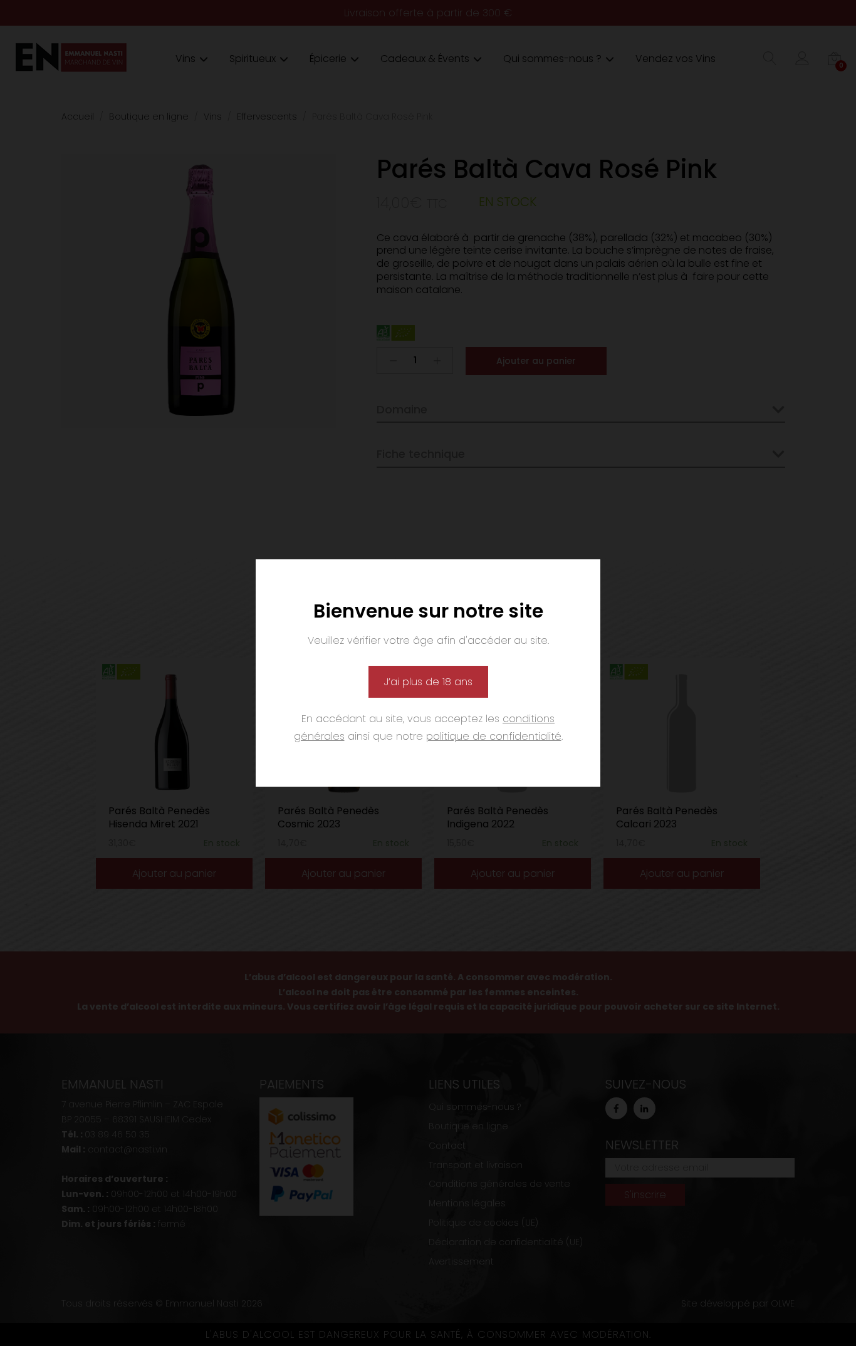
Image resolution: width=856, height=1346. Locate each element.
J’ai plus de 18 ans (428, 682)
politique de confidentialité (493, 736)
